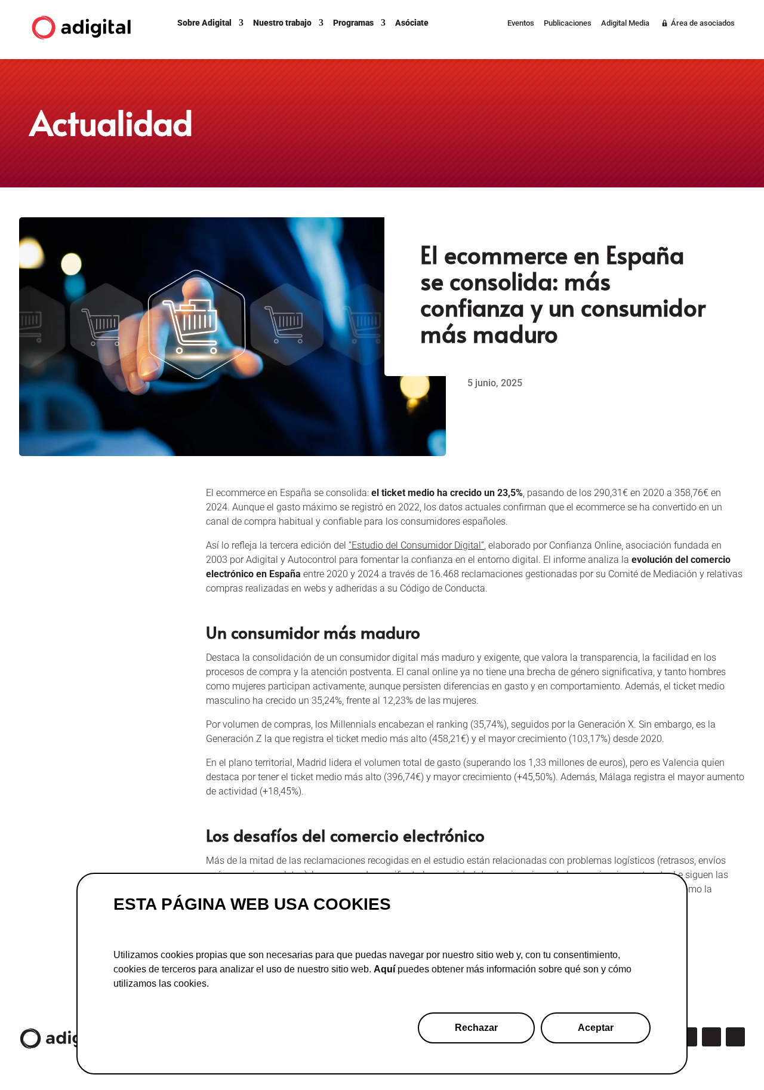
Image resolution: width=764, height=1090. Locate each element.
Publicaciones (568, 23)
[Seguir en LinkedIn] (711, 1036)
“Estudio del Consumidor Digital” (416, 545)
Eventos (520, 23)
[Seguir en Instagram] (687, 1036)
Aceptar (596, 1028)
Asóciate (412, 22)
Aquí (384, 969)
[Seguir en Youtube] (735, 1036)
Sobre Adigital (204, 22)
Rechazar (476, 1028)
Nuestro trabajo (282, 22)
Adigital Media (625, 23)
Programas (353, 22)
